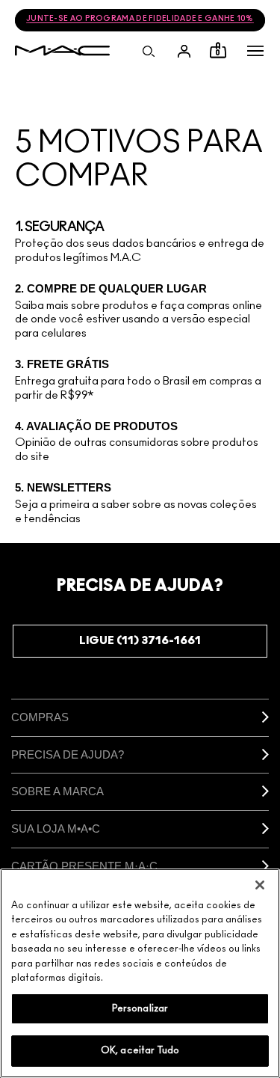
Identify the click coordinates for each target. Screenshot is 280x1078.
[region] (140, 973)
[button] (255, 51)
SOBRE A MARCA (57, 791)
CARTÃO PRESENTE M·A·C (84, 866)
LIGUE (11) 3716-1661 (140, 640)
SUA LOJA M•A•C (55, 828)
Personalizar (140, 1009)
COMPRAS (40, 717)
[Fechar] (259, 885)
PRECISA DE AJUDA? (67, 754)
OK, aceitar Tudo (140, 1051)
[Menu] (255, 51)
